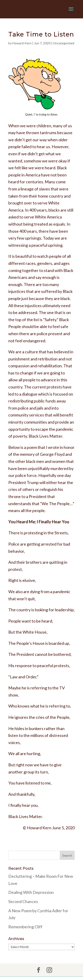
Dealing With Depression (31, 892)
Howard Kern (22, 43)
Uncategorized (63, 43)
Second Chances (23, 901)
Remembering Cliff (25, 926)
